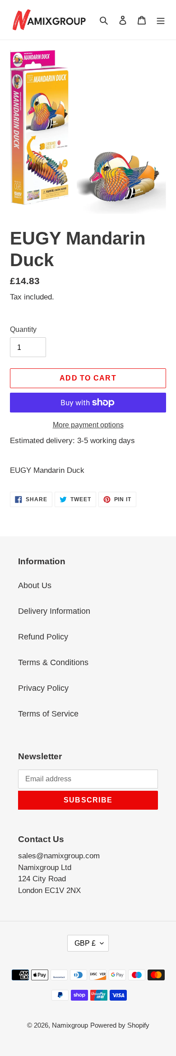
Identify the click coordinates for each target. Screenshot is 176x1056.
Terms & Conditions (53, 662)
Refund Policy (43, 636)
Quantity (23, 329)
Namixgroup (70, 1025)
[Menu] (160, 19)
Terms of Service (48, 713)
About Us (34, 585)
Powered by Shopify (119, 1025)
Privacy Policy (43, 688)
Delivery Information (54, 611)
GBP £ (85, 943)
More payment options (88, 425)
